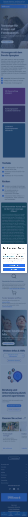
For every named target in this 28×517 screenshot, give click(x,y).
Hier (22, 256)
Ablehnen (14, 269)
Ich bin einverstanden (14, 265)
